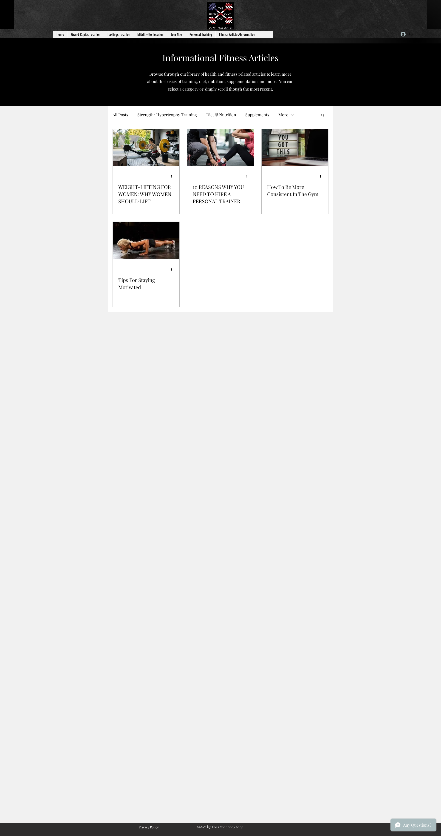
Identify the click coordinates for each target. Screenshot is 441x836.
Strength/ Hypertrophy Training (167, 114)
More (283, 114)
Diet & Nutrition (221, 114)
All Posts (120, 114)
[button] (322, 115)
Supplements (257, 114)
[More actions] (173, 176)
